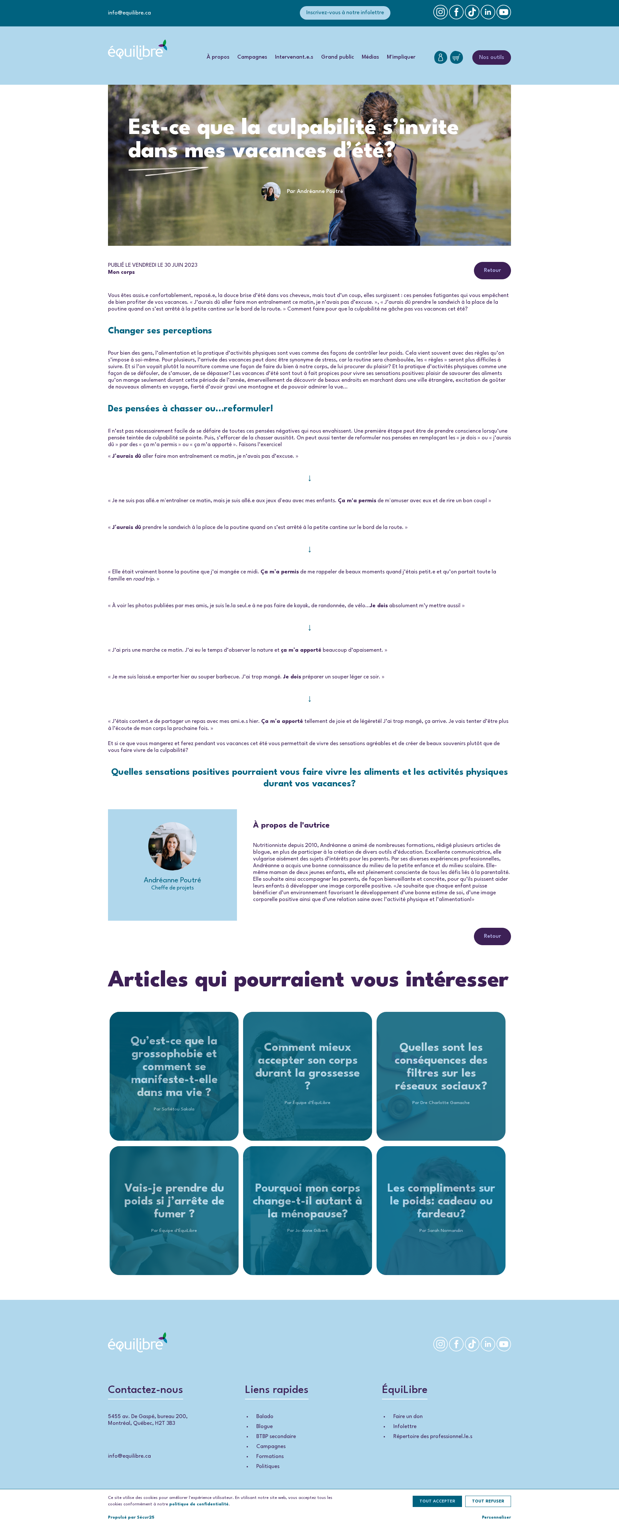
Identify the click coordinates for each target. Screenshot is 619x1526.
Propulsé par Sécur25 (131, 1517)
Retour (492, 270)
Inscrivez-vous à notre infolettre (345, 12)
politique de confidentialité (199, 1504)
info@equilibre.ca (129, 13)
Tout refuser (488, 1501)
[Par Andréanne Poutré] (309, 203)
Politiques (268, 1466)
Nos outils (491, 57)
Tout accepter (437, 1501)
